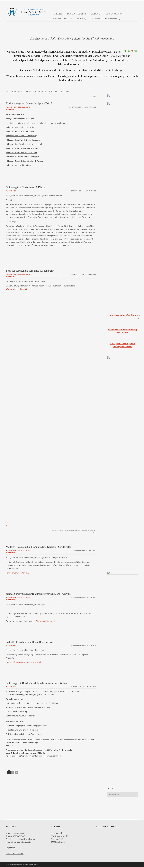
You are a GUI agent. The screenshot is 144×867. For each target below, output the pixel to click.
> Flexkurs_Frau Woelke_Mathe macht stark (24, 144)
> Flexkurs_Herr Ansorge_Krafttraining (22, 148)
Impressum (10, 848)
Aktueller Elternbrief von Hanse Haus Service (29, 642)
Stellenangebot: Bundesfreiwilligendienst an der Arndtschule (36, 683)
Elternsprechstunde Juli (45, 621)
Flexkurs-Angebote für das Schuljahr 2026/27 (29, 103)
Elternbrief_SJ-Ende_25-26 (16, 289)
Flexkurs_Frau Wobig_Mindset (19, 165)
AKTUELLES (57, 14)
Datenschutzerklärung (15, 853)
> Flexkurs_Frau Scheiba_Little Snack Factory (24, 161)
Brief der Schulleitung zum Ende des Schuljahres (30, 270)
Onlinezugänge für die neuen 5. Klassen (26, 187)
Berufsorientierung (112, 18)
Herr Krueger (75, 191)
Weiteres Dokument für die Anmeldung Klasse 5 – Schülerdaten (38, 547)
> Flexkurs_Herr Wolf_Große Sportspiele (22, 157)
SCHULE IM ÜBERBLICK (76, 14)
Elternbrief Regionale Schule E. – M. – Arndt (23, 662)
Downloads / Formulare (62, 18)
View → (8, 526)
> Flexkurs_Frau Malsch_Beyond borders (23, 140)
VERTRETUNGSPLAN (114, 14)
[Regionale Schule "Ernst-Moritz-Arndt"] (27, 16)
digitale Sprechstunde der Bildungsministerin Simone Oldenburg (39, 594)
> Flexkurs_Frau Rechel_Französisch (21, 127)
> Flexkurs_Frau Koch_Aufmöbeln (20, 131)
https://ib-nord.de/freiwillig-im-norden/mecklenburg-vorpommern (33, 756)
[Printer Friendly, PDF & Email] (130, 50)
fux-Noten (96, 18)
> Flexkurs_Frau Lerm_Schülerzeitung (21, 136)
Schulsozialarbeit (73, 530)
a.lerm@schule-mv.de (63, 750)
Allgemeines (11, 107)
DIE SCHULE (96, 14)
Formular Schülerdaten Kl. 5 (17, 573)
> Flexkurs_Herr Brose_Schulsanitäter (21, 152)
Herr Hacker (76, 107)
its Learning (81, 18)
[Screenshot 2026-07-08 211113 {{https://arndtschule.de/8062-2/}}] (51, 413)
